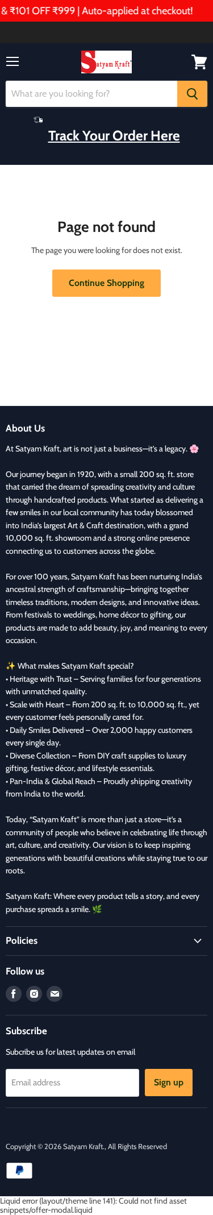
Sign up (168, 1082)
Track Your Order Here (114, 135)
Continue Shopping (106, 282)
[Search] (192, 94)
